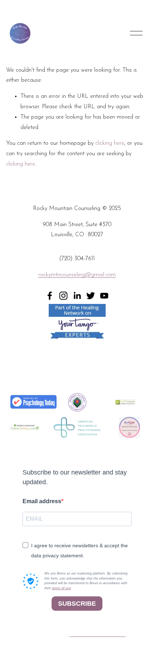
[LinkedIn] (77, 295)
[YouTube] (104, 295)
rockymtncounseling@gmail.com (77, 275)
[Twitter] (90, 295)
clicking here (109, 143)
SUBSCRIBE (77, 603)
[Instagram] (63, 295)
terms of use (61, 588)
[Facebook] (49, 295)
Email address (42, 501)
